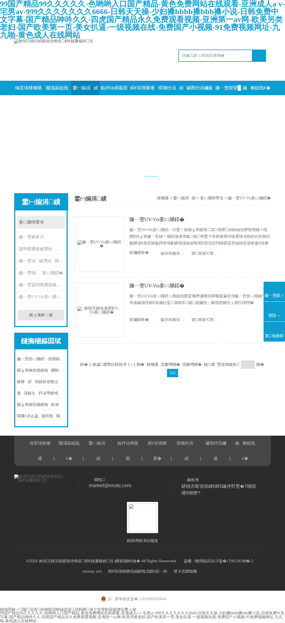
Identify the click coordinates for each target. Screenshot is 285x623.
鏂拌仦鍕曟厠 (114, 87)
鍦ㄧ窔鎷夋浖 (31, 237)
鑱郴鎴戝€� (257, 87)
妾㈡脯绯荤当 (31, 222)
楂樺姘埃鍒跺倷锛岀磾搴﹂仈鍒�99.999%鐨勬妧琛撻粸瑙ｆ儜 (41, 382)
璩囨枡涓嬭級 (199, 87)
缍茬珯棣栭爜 (28, 87)
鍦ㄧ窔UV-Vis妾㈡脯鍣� (42, 297)
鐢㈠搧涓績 (85, 87)
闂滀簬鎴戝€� (57, 90)
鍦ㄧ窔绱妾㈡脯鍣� (41, 273)
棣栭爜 (163, 198)
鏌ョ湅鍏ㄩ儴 (41, 315)
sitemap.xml (92, 571)
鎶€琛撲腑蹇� (142, 90)
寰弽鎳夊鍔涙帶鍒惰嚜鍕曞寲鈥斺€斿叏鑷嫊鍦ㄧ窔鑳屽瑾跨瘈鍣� (41, 393)
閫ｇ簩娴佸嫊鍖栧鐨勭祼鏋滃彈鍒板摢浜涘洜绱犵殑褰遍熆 (41, 370)
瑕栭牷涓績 (171, 87)
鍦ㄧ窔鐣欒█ (228, 87)
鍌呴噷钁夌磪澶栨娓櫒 (42, 249)
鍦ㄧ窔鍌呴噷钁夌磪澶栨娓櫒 (42, 285)
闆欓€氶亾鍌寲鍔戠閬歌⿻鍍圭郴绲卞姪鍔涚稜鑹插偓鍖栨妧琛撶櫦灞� (41, 416)
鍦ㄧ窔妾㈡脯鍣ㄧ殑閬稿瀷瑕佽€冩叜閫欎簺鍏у (41, 359)
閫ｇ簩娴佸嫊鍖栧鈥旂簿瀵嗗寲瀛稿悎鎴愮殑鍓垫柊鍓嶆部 (41, 405)
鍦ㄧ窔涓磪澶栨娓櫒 (42, 261)
